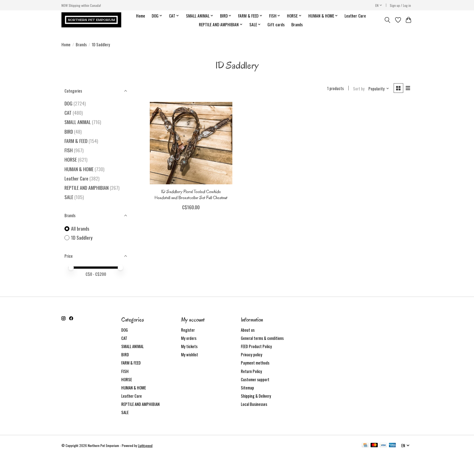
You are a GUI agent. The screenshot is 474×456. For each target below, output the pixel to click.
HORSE (70, 159)
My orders (188, 338)
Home (140, 16)
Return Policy (251, 371)
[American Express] (392, 445)
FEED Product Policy (256, 346)
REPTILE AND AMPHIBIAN (86, 187)
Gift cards (276, 24)
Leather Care (355, 16)
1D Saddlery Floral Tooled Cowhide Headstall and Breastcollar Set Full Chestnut (190, 194)
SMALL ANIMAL (77, 121)
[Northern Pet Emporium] (91, 19)
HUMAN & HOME (79, 169)
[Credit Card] (365, 445)
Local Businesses (254, 404)
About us (248, 330)
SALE (68, 196)
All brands (80, 228)
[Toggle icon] (387, 20)
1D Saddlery (81, 237)
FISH (68, 150)
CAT (68, 112)
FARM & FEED (76, 140)
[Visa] (383, 445)
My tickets (189, 346)
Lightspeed (145, 445)
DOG (68, 103)
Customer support (255, 379)
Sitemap (247, 388)
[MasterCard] (374, 445)
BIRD (68, 131)
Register (188, 330)
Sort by (359, 88)
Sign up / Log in (400, 5)
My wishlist (189, 354)
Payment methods (255, 363)
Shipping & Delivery (256, 396)
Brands (297, 24)
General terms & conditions (262, 338)
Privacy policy (251, 354)
